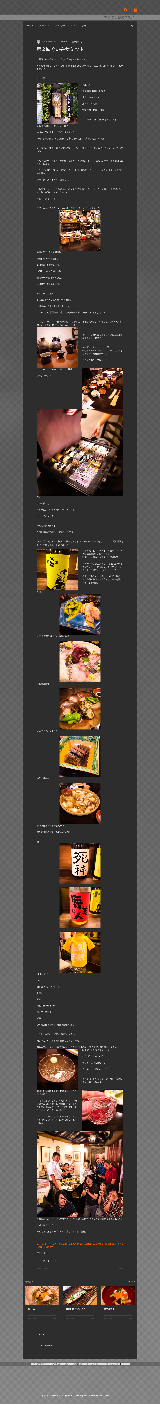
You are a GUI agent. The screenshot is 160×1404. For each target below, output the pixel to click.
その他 (83, 26)
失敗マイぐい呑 (43, 26)
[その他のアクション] (122, 41)
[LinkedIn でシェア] (49, 1261)
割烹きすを (109, 1309)
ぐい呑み (73, 26)
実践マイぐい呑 (59, 26)
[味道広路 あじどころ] (80, 1295)
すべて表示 (131, 1281)
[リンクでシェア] (55, 1261)
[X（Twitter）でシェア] (43, 1261)
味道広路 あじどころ (76, 1309)
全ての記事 (29, 26)
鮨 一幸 (31, 1309)
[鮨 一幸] (42, 1295)
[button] (135, 9)
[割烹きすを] (118, 1295)
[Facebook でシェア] (38, 1261)
